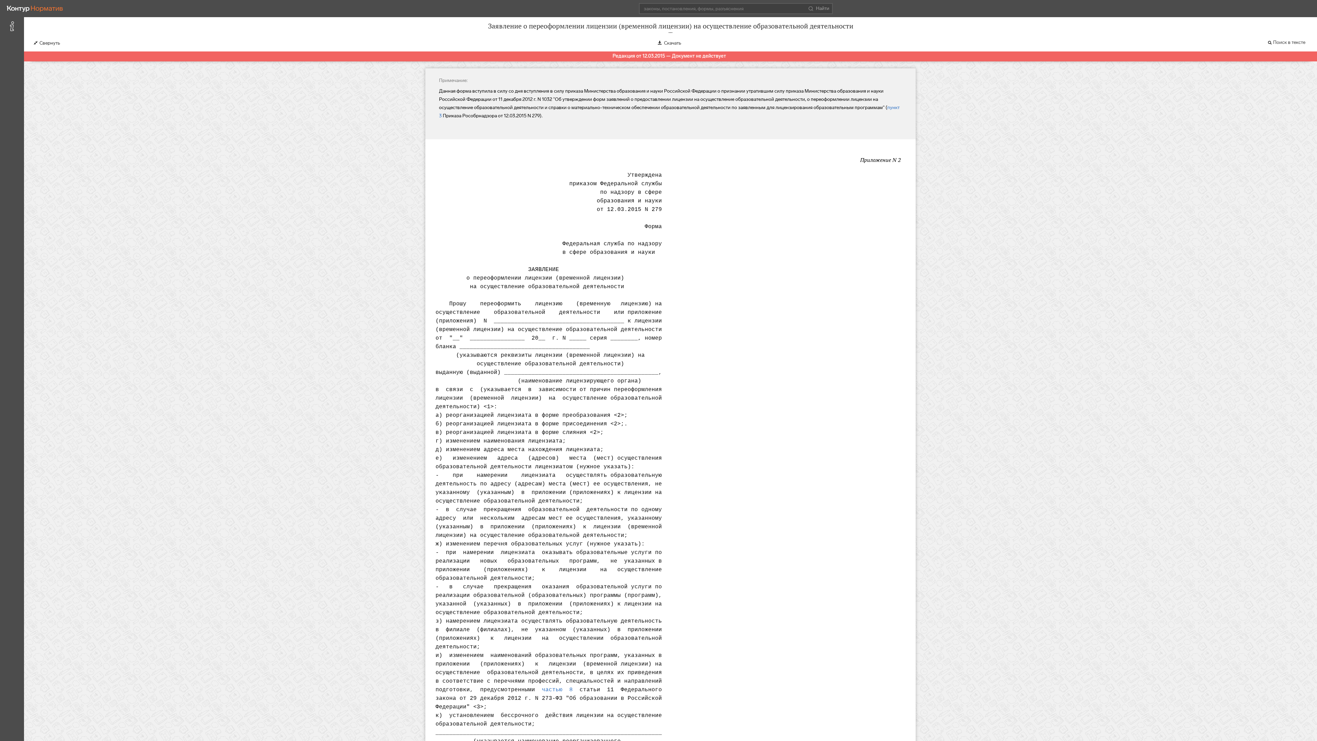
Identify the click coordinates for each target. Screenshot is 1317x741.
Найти (822, 8)
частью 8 (557, 690)
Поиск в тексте (1289, 42)
